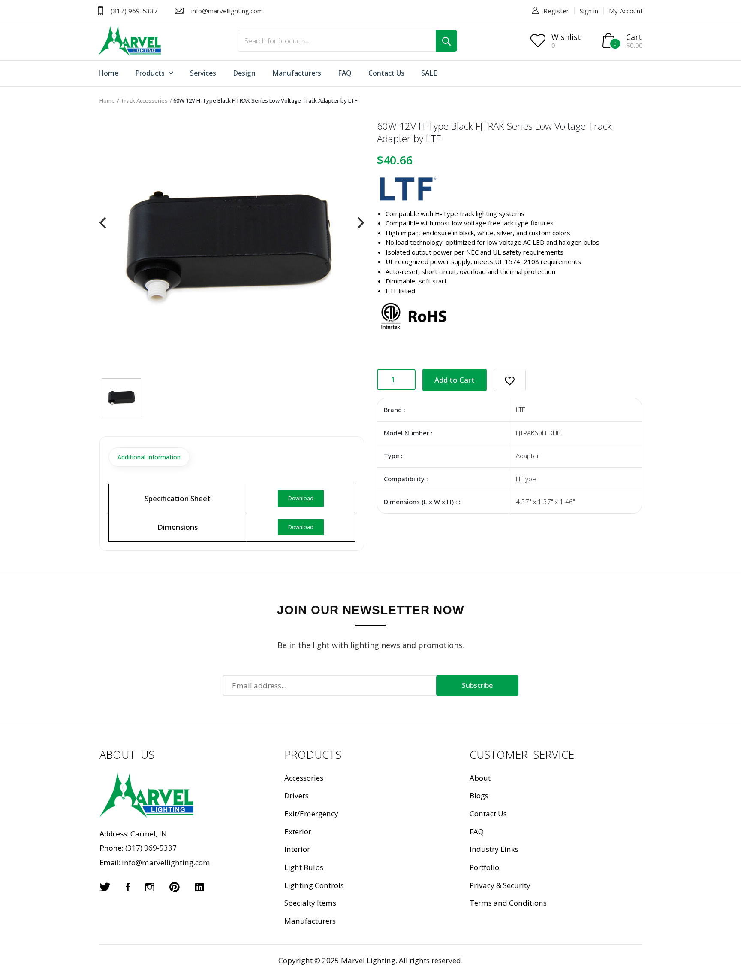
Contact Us (386, 73)
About (480, 778)
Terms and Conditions (508, 903)
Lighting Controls (314, 885)
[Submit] (446, 41)
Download (300, 498)
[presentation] (102, 223)
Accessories (303, 778)
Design (244, 73)
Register (556, 10)
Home (108, 73)
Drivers (296, 795)
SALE (429, 73)
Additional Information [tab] (149, 457)
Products (150, 73)
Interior (297, 849)
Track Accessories (144, 100)
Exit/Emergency (311, 813)
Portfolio (484, 867)
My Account (626, 10)
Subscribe (477, 685)
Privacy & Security (500, 885)
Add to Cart (454, 380)
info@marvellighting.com (227, 10)
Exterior (297, 831)
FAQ (345, 73)
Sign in (589, 10)
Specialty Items (310, 903)
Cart (634, 37)
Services (203, 73)
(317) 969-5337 (134, 10)
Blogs (479, 795)
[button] (510, 380)
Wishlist (566, 37)
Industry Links (494, 849)
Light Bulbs (303, 867)
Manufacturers (296, 73)
